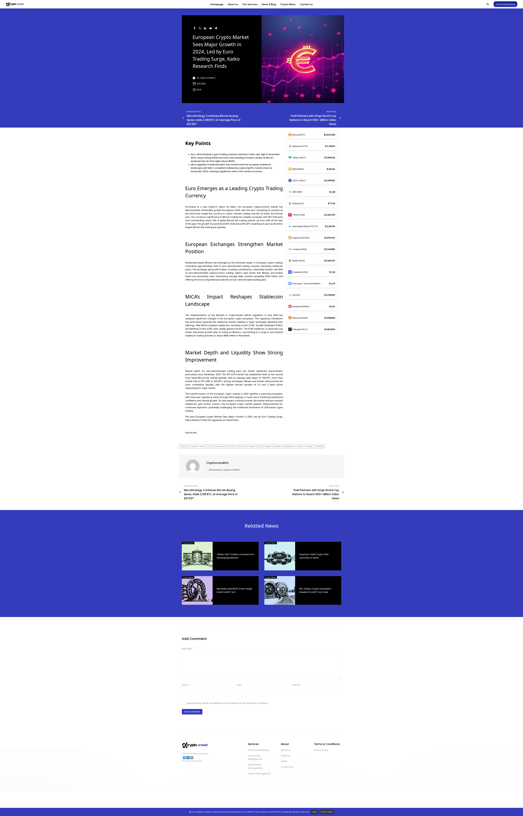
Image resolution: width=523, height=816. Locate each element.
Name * (186, 685)
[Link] (191, 757)
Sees (300, 446)
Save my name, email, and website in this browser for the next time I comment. (227, 703)
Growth (242, 446)
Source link (191, 432)
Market (277, 446)
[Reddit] (210, 28)
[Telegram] (216, 28)
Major (268, 446)
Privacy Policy (327, 812)
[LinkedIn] (205, 28)
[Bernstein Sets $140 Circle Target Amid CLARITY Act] (197, 590)
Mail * (240, 685)
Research (289, 446)
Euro (210, 446)
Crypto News (288, 4)
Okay (314, 812)
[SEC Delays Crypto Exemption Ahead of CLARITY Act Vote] (279, 590)
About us (233, 4)
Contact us (306, 4)
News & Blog (269, 4)
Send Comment (192, 711)
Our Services (249, 4)
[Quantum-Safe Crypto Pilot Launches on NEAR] (279, 556)
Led (260, 446)
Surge (309, 446)
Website (296, 685)
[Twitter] (200, 28)
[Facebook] (194, 28)
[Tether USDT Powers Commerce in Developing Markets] (197, 556)
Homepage (216, 4)
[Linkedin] (188, 757)
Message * (187, 648)
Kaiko (233, 206)
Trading (319, 446)
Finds (232, 446)
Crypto (184, 446)
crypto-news (198, 446)
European (221, 446)
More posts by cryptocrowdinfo (224, 469)
